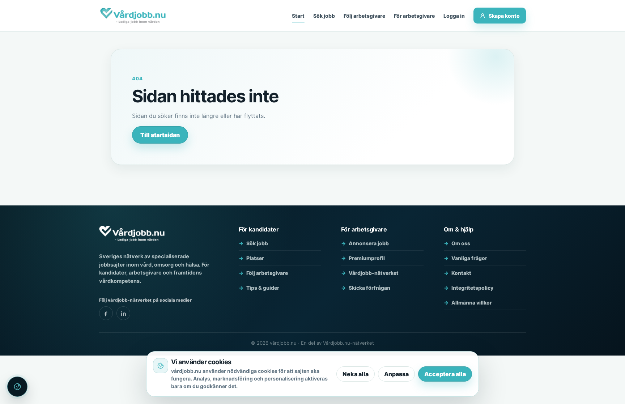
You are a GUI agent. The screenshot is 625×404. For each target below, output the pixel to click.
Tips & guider (262, 288)
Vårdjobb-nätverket (374, 273)
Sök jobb (324, 16)
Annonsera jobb (369, 243)
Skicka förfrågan (369, 288)
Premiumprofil (367, 258)
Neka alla (356, 374)
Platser (255, 258)
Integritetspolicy (472, 288)
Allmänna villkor (471, 302)
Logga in (454, 16)
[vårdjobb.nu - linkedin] (123, 313)
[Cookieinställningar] (17, 387)
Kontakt (461, 273)
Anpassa (396, 374)
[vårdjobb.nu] (133, 15)
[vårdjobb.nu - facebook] (106, 313)
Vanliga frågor (469, 258)
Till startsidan (160, 135)
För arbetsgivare (414, 16)
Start (298, 16)
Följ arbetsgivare (364, 16)
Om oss (460, 243)
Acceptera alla (445, 374)
